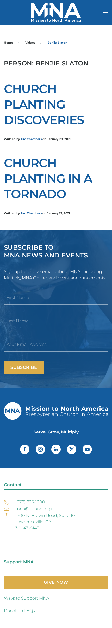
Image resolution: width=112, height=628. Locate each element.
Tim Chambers (31, 139)
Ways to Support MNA (26, 598)
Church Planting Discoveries (44, 104)
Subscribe (23, 367)
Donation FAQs (19, 610)
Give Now (56, 582)
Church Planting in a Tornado (48, 178)
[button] (105, 12)
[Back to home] (56, 12)
